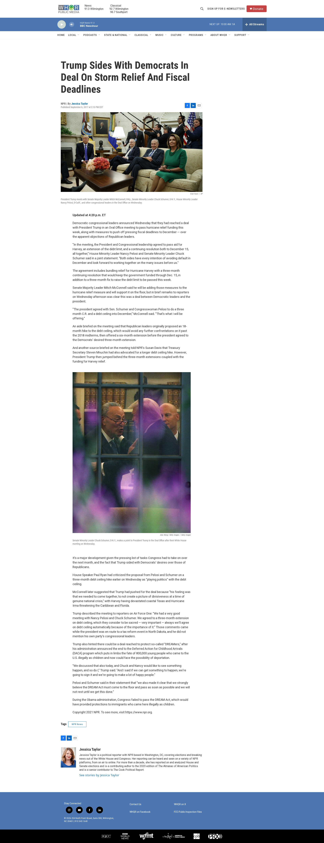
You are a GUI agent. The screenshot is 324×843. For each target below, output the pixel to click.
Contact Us (135, 804)
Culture (176, 35)
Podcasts (90, 35)
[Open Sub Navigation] (78, 35)
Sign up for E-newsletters (226, 8)
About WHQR (218, 35)
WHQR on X (180, 804)
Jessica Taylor (79, 103)
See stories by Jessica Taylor (99, 775)
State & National (115, 35)
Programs (196, 35)
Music (159, 35)
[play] (61, 24)
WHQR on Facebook (140, 812)
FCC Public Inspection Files (188, 812)
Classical (141, 35)
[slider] (77, 24)
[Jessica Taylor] (68, 757)
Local (72, 35)
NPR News (77, 724)
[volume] (72, 24)
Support (240, 35)
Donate (258, 9)
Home (61, 35)
